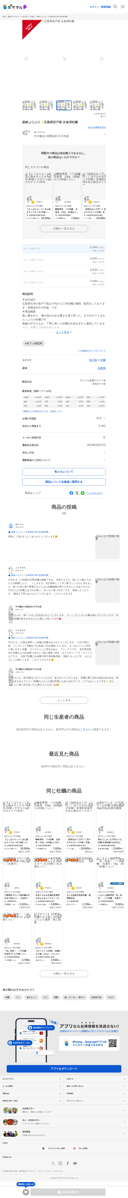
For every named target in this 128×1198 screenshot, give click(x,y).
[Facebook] (67, 1163)
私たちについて (64, 471)
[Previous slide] (26, 59)
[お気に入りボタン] (49, 176)
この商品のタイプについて (92, 350)
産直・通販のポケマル (11, 16)
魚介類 (24, 16)
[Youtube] (75, 1163)
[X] (53, 1163)
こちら (84, 729)
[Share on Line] (83, 493)
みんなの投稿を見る (97, 127)
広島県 (102, 368)
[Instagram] (60, 1163)
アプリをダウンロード (64, 1068)
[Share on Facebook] (71, 493)
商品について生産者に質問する (64, 481)
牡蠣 (103, 360)
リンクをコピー (95, 493)
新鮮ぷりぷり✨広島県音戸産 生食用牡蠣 (52, 16)
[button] (64, 134)
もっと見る (64, 700)
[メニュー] (122, 6)
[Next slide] (101, 59)
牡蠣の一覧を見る (64, 228)
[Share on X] (77, 493)
